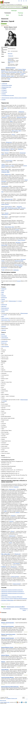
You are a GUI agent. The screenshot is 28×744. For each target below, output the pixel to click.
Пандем (6, 213)
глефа (5, 511)
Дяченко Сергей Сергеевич (7, 626)
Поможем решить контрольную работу (16, 606)
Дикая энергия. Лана (5, 319)
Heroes (10, 542)
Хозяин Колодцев (5, 346)
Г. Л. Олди (12, 165)
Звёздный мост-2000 (21, 117)
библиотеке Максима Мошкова (20, 598)
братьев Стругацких (19, 260)
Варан (6, 216)
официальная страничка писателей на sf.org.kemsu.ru (13, 593)
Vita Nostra (18, 242)
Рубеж (3, 164)
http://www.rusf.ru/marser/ (10, 67)
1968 (24, 70)
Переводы (20, 12)
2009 (3, 269)
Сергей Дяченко (5, 669)
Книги (7, 15)
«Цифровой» (16, 269)
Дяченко (3, 661)
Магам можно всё (8, 199)
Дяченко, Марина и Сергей (7, 598)
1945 (18, 71)
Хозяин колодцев (14, 576)
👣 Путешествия (3, 700)
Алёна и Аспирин (21, 240)
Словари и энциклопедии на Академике (11, 4)
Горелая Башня (9, 160)
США (2, 191)
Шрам (11, 121)
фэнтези (8, 76)
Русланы (17, 229)
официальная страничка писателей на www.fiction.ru (12, 591)
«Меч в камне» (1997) (16, 130)
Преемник (3, 295)
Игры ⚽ (20, 15)
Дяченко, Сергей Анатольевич (8, 634)
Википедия (14, 10)
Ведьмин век (9, 142)
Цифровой (3, 330)
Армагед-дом (7, 174)
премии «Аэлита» (5, 204)
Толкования (7, 12)
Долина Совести (8, 206)
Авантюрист (4, 117)
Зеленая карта (4, 341)
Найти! (25, 7)
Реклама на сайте (14, 698)
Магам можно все (5, 308)
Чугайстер (16, 486)
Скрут (2, 294)
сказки (12, 76)
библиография (4, 595)
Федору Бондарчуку (18, 264)
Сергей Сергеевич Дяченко (7, 677)
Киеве (9, 78)
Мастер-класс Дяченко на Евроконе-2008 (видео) (11, 596)
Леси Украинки (16, 563)
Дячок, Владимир (7, 608)
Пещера (6, 152)
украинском (3, 74)
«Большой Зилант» (5, 150)
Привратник (10, 55)
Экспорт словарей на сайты (5, 702)
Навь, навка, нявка (5, 553)
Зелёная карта (5, 186)
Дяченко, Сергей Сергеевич (11, 71)
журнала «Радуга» (5, 149)
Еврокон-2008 (4, 245)
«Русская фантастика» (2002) (14, 207)
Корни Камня (4, 335)
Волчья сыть (4, 342)
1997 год (12, 149)
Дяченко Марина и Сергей (7, 647)
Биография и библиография (7, 600)
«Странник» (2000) (5, 172)
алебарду (17, 512)
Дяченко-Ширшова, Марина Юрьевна (9, 686)
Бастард (3, 334)
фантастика (10, 53)
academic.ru (5, 2)
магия (5, 107)
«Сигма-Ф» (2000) (5, 170)
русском (23, 73)
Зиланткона (20, 149)
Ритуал (13, 134)
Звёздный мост (11, 61)
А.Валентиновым (5, 165)
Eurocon (9, 59)
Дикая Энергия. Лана (9, 226)
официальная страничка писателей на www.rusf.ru (12, 589)
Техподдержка (8, 698)
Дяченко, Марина (5, 655)
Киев (2, 71)
